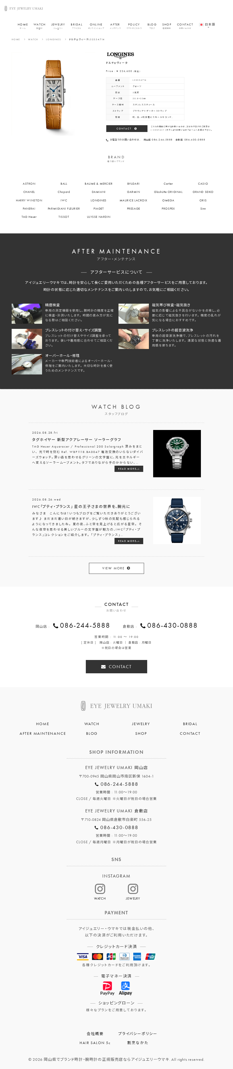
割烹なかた (137, 1043)
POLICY (134, 26)
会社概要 (95, 1034)
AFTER (115, 26)
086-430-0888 (172, 625)
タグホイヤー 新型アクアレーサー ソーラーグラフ (76, 439)
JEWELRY (58, 26)
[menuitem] (207, 22)
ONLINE (96, 26)
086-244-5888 (85, 625)
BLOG (152, 26)
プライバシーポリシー (137, 1034)
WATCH (39, 26)
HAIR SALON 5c (95, 1043)
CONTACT (185, 26)
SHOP (166, 26)
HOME (23, 26)
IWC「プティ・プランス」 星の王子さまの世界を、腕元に (81, 506)
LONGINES (53, 39)
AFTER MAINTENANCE (43, 733)
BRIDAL (76, 26)
